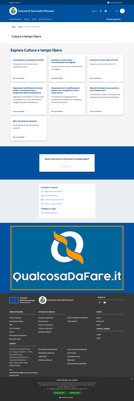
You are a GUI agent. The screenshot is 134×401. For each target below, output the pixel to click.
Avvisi (98, 324)
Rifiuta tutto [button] (75, 393)
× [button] (132, 379)
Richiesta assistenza (45, 360)
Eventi (98, 338)
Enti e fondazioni (15, 328)
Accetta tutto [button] (59, 393)
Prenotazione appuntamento (47, 349)
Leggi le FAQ (42, 356)
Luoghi (98, 334)
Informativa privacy (73, 356)
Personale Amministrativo (18, 335)
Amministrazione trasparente (77, 349)
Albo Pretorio (71, 353)
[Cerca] (122, 11)
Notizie (98, 317)
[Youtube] (105, 11)
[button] (67, 397)
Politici (11, 332)
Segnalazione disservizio (46, 353)
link (86, 389)
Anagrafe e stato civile (45, 317)
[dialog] (67, 389)
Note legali (71, 360)
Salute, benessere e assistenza (77, 317)
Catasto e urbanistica (45, 328)
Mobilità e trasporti (44, 332)
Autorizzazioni (72, 321)
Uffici (11, 324)
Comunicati (100, 321)
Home (14, 26)
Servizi (20, 26)
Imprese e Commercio (45, 324)
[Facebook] (100, 11)
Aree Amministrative (16, 321)
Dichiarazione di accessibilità (76, 363)
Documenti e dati (15, 339)
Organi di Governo (15, 317)
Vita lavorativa (43, 321)
